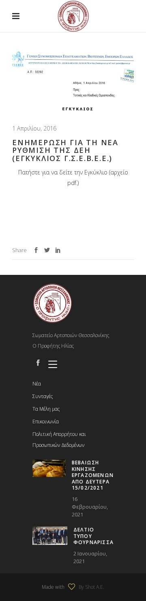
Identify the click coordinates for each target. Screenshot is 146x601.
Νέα (36, 383)
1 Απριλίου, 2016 (34, 128)
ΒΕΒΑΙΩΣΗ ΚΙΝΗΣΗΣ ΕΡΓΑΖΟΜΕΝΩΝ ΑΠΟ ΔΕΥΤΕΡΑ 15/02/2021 (93, 475)
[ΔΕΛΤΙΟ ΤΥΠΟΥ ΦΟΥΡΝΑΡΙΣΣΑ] (49, 536)
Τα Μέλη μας (46, 408)
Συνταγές (42, 396)
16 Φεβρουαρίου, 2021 (90, 506)
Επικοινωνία (45, 421)
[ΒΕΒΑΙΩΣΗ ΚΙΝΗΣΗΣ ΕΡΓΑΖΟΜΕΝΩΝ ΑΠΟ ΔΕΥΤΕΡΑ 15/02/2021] (49, 468)
